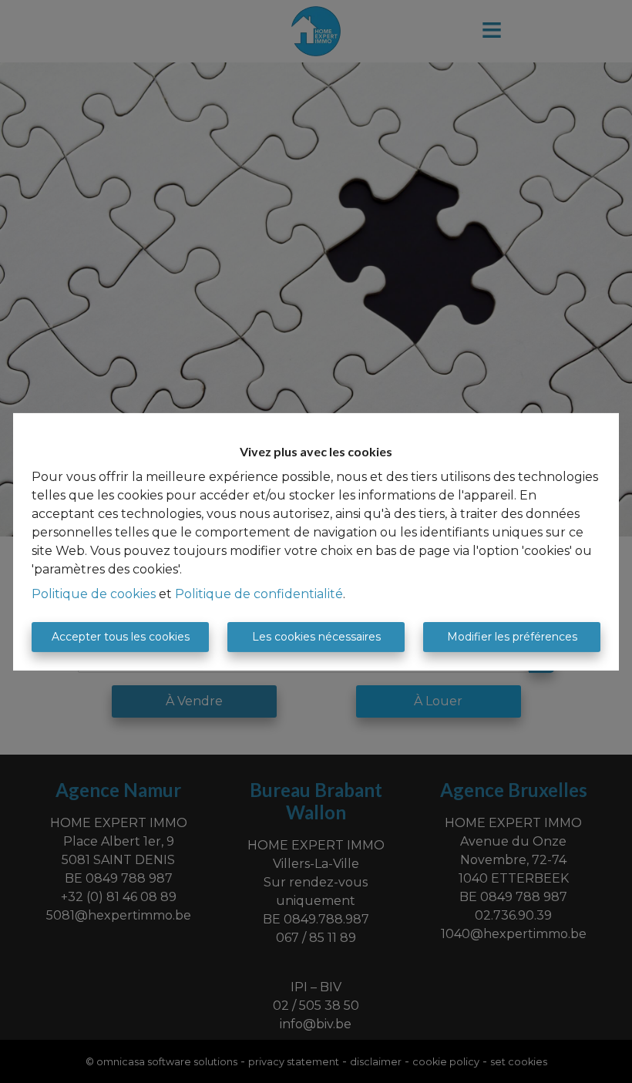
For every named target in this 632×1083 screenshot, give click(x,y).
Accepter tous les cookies (121, 637)
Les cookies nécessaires (316, 637)
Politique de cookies (94, 594)
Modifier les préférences (512, 637)
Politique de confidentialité (259, 594)
